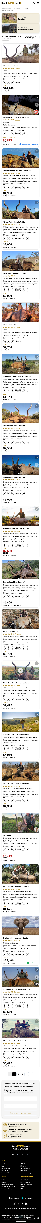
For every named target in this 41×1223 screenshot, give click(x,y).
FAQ (21, 1189)
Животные (23, 1166)
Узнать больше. (21, 1221)
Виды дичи (23, 1170)
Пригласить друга (26, 1184)
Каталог (4, 1182)
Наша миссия (6, 1168)
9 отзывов (17, 224)
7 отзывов (18, 634)
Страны (22, 1164)
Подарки (23, 1186)
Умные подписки (25, 1180)
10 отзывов (17, 276)
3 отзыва (17, 120)
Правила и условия (7, 1184)
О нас (3, 1164)
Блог (3, 1166)
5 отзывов (17, 685)
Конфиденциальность (9, 1186)
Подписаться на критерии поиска (20, 1113)
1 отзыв (17, 68)
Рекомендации (25, 1182)
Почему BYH (5, 1173)
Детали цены (5, 40)
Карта (3, 1180)
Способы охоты (25, 1168)
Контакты (5, 1170)
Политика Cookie (7, 1189)
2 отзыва (17, 173)
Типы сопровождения (27, 1173)
